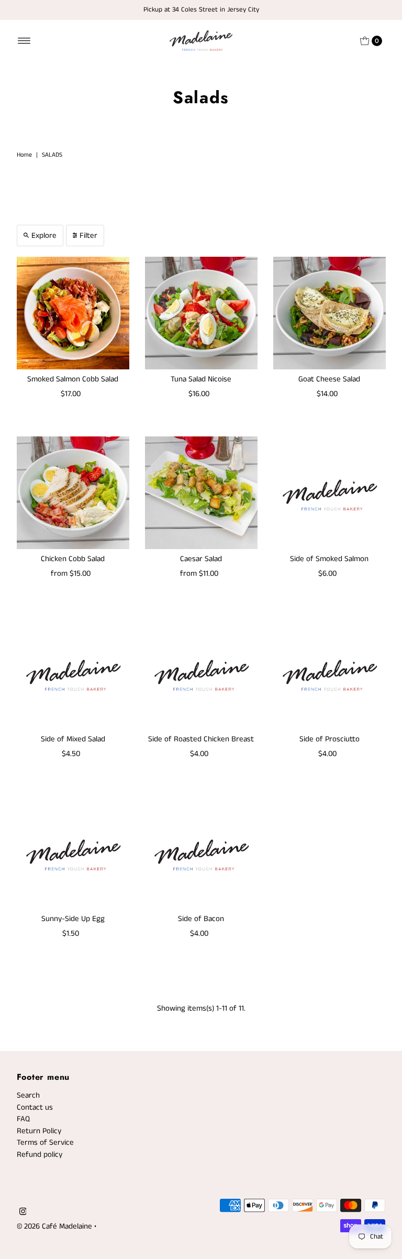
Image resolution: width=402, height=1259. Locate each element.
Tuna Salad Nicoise (201, 379)
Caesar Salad (201, 558)
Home (24, 154)
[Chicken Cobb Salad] (73, 492)
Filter (88, 235)
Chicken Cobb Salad (73, 558)
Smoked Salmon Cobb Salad (72, 379)
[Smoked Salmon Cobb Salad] (73, 313)
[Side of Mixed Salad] (73, 673)
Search (28, 1095)
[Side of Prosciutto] (329, 673)
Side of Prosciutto (329, 739)
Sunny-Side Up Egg (73, 918)
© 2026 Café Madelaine (54, 1226)
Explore (44, 235)
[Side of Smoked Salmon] (329, 492)
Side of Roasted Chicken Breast (201, 739)
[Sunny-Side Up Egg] (73, 852)
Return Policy (39, 1130)
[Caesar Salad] (201, 492)
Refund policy (39, 1154)
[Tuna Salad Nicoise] (201, 313)
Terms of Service (45, 1142)
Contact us (35, 1107)
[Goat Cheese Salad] (329, 313)
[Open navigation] (24, 41)
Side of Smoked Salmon (329, 558)
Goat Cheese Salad (329, 379)
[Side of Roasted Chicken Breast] (201, 673)
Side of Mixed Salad (73, 739)
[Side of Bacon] (201, 852)
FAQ (23, 1118)
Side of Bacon (201, 918)
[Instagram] (23, 1213)
